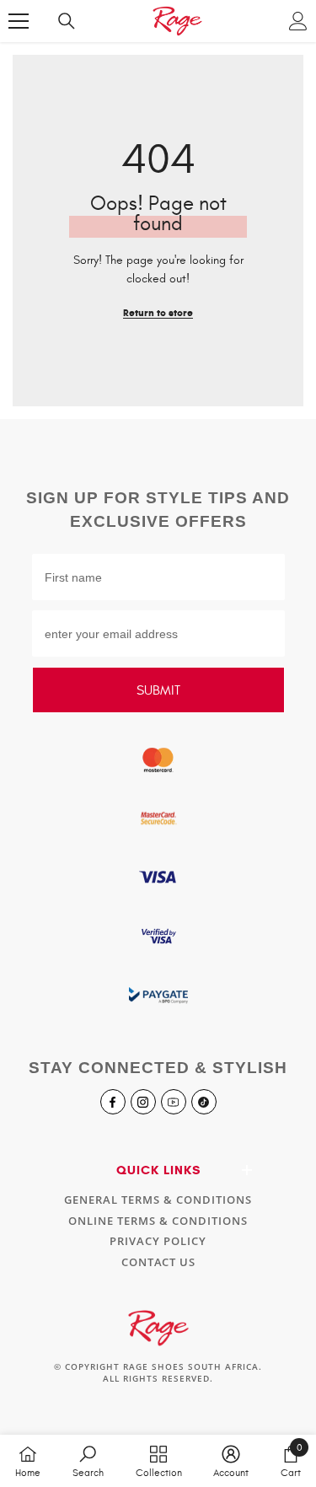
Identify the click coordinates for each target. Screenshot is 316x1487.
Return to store (158, 312)
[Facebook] (113, 1101)
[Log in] (298, 21)
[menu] (18, 21)
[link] (88, 1461)
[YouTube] (173, 1101)
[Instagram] (143, 1101)
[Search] (66, 21)
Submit (158, 690)
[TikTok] (204, 1101)
